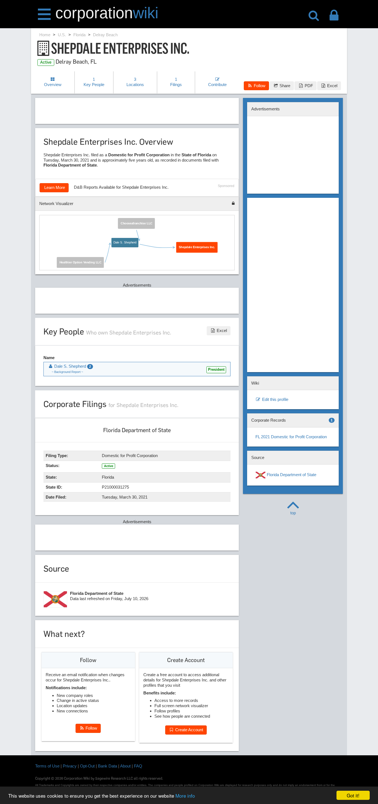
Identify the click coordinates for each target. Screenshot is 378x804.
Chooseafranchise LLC (136, 223)
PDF (308, 85)
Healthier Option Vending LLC (80, 262)
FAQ (138, 766)
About (125, 766)
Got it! (353, 795)
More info (185, 795)
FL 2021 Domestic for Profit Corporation (291, 436)
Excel (331, 85)
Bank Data (107, 766)
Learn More (54, 187)
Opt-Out (87, 766)
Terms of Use (47, 766)
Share (284, 85)
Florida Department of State (291, 474)
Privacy (70, 766)
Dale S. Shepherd (124, 242)
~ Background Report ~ (67, 372)
